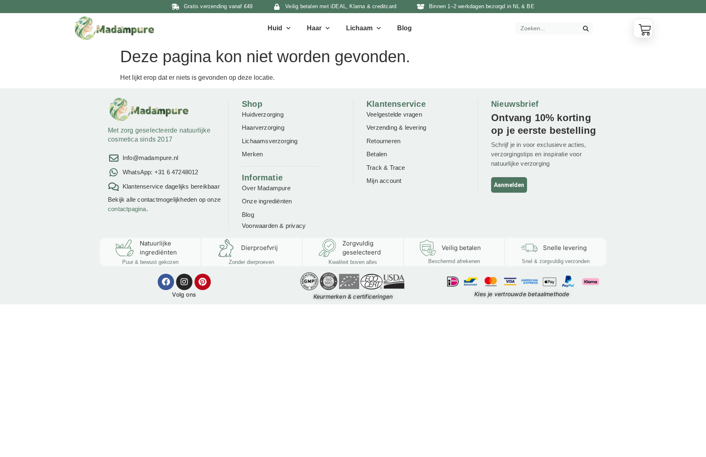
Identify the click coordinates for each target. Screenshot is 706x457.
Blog (404, 28)
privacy (296, 225)
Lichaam (359, 28)
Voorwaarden (260, 225)
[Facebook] (166, 282)
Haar (314, 28)
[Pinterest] (202, 282)
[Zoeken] (585, 28)
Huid (275, 28)
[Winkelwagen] (643, 28)
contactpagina (127, 208)
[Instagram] (184, 282)
